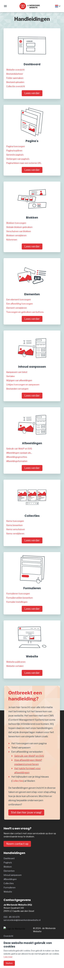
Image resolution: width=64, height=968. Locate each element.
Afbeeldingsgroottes (16, 457)
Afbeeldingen (10, 879)
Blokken (8, 866)
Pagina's (8, 862)
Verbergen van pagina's (17, 159)
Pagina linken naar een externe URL (24, 163)
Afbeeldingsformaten (16, 461)
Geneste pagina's (15, 154)
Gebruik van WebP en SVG (19, 448)
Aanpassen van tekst (16, 372)
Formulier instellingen (17, 602)
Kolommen (11, 239)
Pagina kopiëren (14, 150)
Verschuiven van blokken (18, 231)
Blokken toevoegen (16, 223)
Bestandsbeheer (14, 74)
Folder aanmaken (14, 78)
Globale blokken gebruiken (19, 227)
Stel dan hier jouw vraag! (26, 812)
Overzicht (8, 936)
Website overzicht (15, 69)
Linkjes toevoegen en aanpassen (22, 384)
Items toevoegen (15, 521)
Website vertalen (15, 666)
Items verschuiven (15, 529)
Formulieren (9, 887)
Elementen (9, 871)
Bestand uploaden (15, 82)
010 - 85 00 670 (12, 917)
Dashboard (9, 858)
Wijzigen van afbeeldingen (19, 380)
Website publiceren (15, 662)
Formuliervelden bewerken (19, 597)
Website (8, 891)
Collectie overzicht (15, 86)
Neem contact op (17, 843)
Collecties (17, 780)
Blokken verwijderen (16, 235)
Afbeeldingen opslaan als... (19, 453)
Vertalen (10, 376)
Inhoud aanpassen (13, 875)
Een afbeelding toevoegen (19, 303)
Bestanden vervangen (17, 388)
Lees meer (8, 957)
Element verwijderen (16, 308)
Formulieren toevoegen (18, 593)
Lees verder (32, 93)
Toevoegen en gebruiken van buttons (25, 312)
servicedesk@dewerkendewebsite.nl (22, 920)
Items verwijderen (15, 533)
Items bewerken (14, 525)
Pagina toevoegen (15, 146)
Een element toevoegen (18, 299)
